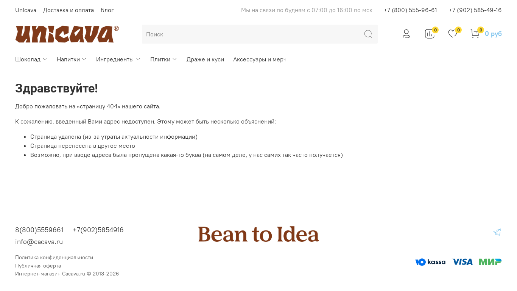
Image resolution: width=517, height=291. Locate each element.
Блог (107, 10)
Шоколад (27, 59)
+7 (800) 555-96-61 (410, 10)
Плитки (160, 59)
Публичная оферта (38, 265)
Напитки (68, 59)
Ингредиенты (115, 59)
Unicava (25, 10)
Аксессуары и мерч (260, 59)
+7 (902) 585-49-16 (475, 10)
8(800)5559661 (39, 229)
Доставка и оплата (68, 10)
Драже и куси (205, 59)
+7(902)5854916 (98, 229)
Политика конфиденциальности (54, 257)
